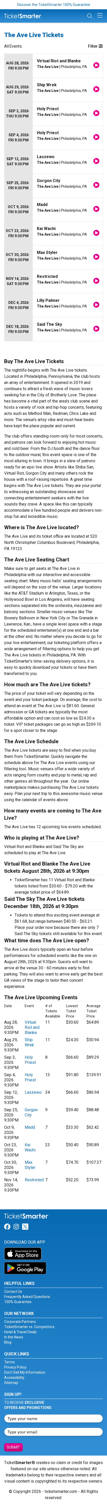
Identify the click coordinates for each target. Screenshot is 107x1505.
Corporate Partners (20, 1322)
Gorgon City (31, 1112)
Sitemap (11, 1383)
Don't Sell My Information (24, 1372)
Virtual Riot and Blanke (32, 1027)
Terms (9, 1362)
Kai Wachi (30, 1147)
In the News (13, 1337)
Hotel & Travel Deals (20, 1332)
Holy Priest (30, 1060)
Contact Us (13, 1291)
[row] (53, 66)
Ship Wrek (29, 1042)
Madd (30, 1127)
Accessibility (14, 1377)
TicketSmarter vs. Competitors (29, 1327)
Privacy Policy (15, 1367)
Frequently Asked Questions (27, 1297)
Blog (7, 1342)
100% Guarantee (17, 1302)
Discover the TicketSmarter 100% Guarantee (53, 5)
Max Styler (30, 1165)
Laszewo (33, 1092)
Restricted (34, 1179)
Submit (13, 1447)
